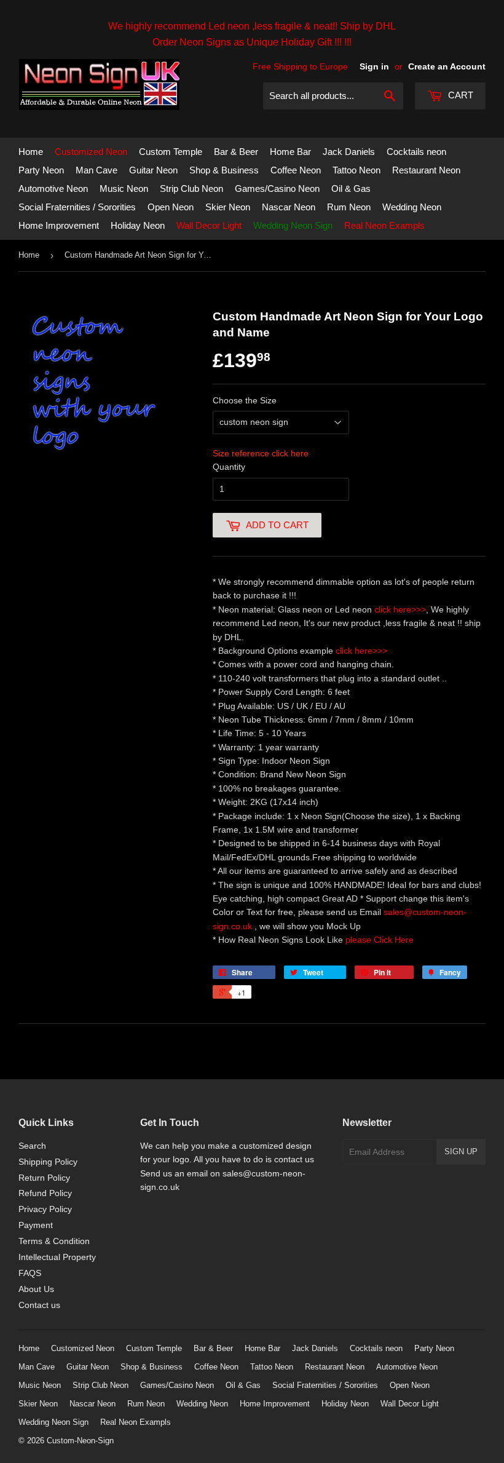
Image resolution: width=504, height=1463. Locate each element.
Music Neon (124, 188)
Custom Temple (170, 151)
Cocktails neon (416, 151)
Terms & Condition (54, 1241)
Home (30, 151)
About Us (36, 1289)
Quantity (229, 467)
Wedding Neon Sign (293, 225)
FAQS (29, 1273)
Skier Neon (227, 207)
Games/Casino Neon (277, 188)
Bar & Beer (236, 151)
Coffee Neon (295, 170)
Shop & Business (224, 170)
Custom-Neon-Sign (80, 1440)
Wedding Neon (411, 207)
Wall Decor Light (209, 225)
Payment (35, 1225)
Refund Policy (45, 1193)
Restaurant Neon (426, 170)
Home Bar (290, 151)
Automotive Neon (53, 188)
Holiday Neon (138, 225)
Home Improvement (58, 225)
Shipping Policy (47, 1162)
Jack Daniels (349, 151)
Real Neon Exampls (384, 225)
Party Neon (41, 170)
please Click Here (379, 940)
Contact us (39, 1305)
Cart (459, 95)
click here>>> (400, 609)
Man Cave (96, 170)
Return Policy (44, 1178)
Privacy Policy (45, 1209)
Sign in (374, 66)
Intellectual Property (57, 1257)
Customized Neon (91, 151)
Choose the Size (245, 400)
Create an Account (447, 66)
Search (32, 1146)
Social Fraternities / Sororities (77, 207)
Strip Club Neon (191, 188)
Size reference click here (261, 453)
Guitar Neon (153, 170)
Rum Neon (349, 207)
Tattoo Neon (356, 170)
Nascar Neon (288, 207)
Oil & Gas (351, 188)
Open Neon (171, 207)
